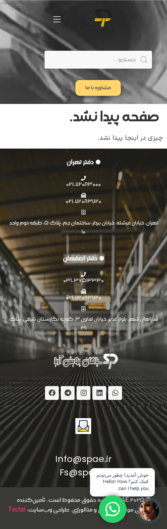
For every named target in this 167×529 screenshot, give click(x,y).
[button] (56, 19)
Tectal (17, 510)
